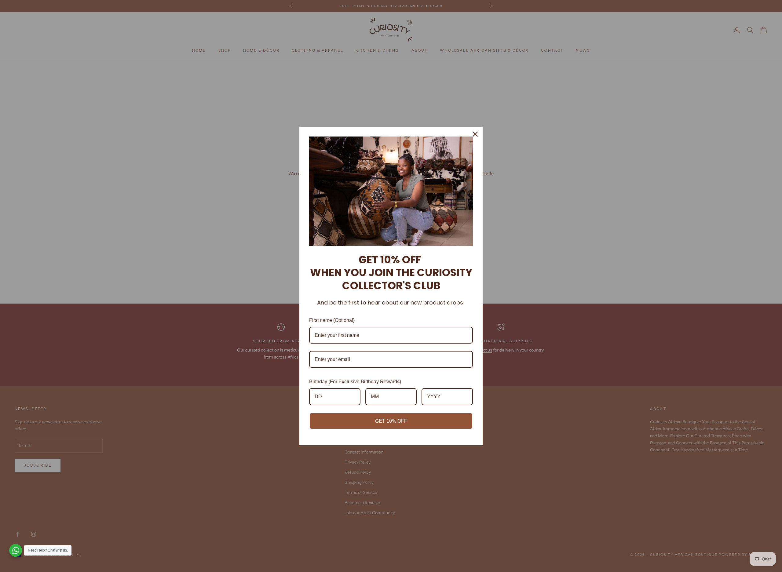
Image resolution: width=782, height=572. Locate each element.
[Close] (475, 134)
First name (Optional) (332, 320)
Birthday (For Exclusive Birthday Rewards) (355, 381)
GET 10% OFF (391, 421)
